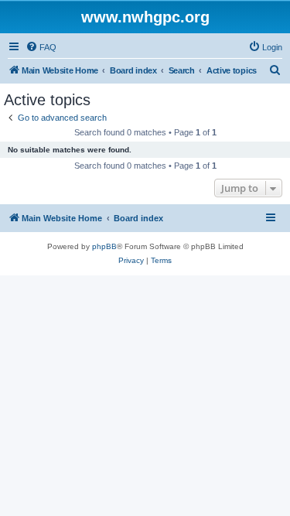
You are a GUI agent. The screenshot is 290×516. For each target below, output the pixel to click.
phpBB (104, 246)
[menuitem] (41, 47)
